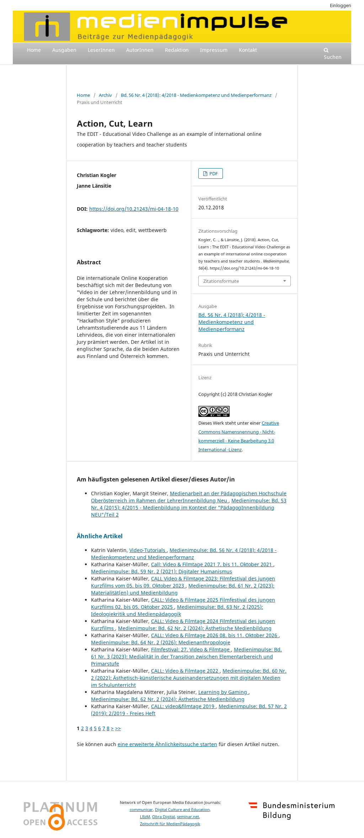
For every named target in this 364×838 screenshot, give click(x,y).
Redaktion (177, 49)
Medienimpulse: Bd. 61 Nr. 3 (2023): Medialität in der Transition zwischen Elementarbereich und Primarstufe (186, 656)
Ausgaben (64, 49)
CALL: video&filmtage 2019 (183, 706)
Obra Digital (163, 816)
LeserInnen (101, 49)
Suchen (333, 57)
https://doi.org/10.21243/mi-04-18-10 (133, 208)
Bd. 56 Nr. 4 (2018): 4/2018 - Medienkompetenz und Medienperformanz (196, 95)
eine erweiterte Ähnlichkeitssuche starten (167, 744)
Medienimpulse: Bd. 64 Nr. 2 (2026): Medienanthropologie (160, 642)
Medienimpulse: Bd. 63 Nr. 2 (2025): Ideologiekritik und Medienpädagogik (177, 610)
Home (34, 49)
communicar (141, 809)
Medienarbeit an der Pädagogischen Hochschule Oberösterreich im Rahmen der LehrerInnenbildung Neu (189, 497)
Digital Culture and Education (182, 809)
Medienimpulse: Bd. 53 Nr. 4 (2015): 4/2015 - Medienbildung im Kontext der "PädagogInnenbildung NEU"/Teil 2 (189, 507)
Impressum (214, 49)
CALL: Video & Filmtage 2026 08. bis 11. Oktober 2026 (215, 635)
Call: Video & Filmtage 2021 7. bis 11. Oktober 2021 (212, 564)
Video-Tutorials (148, 550)
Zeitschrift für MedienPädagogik (170, 823)
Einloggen (340, 5)
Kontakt (248, 49)
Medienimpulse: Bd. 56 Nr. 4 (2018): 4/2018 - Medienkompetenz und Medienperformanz (184, 554)
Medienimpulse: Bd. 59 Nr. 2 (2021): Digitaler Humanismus (161, 571)
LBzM (145, 816)
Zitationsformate (221, 281)
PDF (213, 173)
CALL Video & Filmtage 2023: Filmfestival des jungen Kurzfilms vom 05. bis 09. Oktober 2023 (183, 582)
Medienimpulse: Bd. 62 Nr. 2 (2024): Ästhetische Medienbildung (195, 628)
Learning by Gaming (223, 692)
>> (118, 728)
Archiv (105, 95)
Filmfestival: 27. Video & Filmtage (191, 649)
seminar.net (188, 816)
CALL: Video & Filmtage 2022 (185, 670)
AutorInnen (140, 49)
